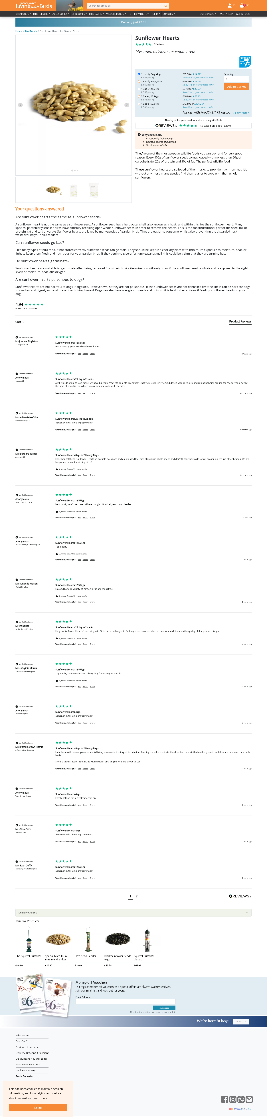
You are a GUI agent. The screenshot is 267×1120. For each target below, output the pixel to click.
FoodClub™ (22, 1041)
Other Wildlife (138, 13)
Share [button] (92, 353)
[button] (193, 44)
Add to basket (236, 87)
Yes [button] (79, 353)
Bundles (168, 13)
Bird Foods (22, 13)
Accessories (60, 13)
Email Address (83, 997)
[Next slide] (126, 105)
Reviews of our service (28, 1047)
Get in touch (243, 13)
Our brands (207, 13)
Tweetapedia (225, 13)
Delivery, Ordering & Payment (32, 1052)
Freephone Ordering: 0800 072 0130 (133, 22)
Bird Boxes (78, 13)
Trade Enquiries (24, 1076)
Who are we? (23, 1035)
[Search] (166, 6)
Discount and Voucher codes (32, 1058)
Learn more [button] (40, 1098)
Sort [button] (18, 322)
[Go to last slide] (20, 105)
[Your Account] (231, 5)
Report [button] (85, 353)
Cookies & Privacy (26, 1070)
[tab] (72, 171)
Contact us (241, 1021)
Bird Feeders (40, 13)
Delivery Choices (28, 912)
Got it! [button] (38, 1107)
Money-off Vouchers (92, 983)
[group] (34, 304)
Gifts (155, 13)
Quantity (228, 74)
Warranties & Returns (28, 1064)
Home (18, 31)
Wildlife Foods (115, 13)
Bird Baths (95, 13)
